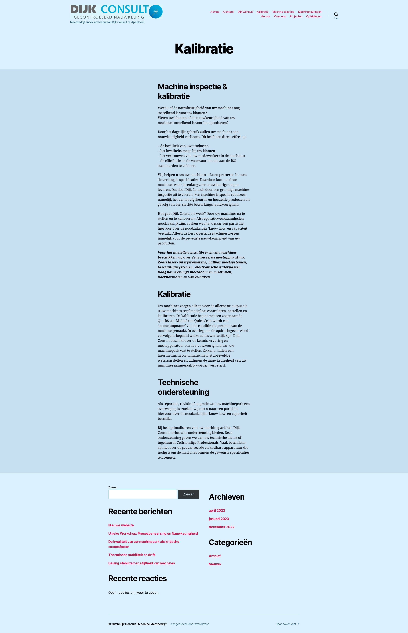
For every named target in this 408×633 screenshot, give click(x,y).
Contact (228, 11)
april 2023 (217, 511)
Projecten (296, 16)
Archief (215, 556)
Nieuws (265, 16)
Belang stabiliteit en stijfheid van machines (141, 563)
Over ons (280, 16)
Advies (214, 11)
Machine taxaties (283, 11)
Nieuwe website (121, 525)
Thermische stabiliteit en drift (131, 555)
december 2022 (221, 527)
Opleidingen (313, 16)
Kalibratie (263, 11)
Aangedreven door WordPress (189, 624)
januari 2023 (219, 519)
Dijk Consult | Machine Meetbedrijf (143, 624)
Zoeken (112, 487)
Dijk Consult (245, 11)
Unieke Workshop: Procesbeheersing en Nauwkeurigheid (153, 534)
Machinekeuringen (309, 11)
